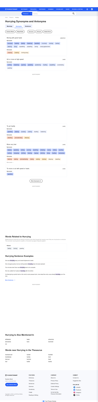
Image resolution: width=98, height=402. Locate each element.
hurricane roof (8, 354)
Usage (30, 392)
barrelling (35, 150)
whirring (43, 153)
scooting (23, 131)
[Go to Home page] (11, 9)
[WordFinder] (92, 9)
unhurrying (51, 339)
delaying (27, 137)
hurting (50, 361)
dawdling (10, 137)
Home (6, 17)
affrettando (8, 339)
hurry (28, 341)
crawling (17, 52)
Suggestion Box (77, 380)
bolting (22, 150)
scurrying (10, 43)
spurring (23, 65)
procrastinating (18, 137)
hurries (28, 357)
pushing (10, 68)
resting (32, 159)
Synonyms (19, 26)
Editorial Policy (54, 383)
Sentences (28, 26)
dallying (10, 159)
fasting (9, 248)
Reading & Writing (33, 395)
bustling (17, 43)
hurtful (28, 361)
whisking (42, 150)
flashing (30, 153)
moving (15, 248)
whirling (23, 153)
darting (23, 43)
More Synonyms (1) (36, 181)
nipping (36, 153)
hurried (28, 354)
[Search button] (74, 13)
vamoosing (61, 153)
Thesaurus (25, 13)
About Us (53, 378)
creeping (10, 52)
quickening (38, 65)
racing (36, 46)
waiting (38, 159)
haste (28, 339)
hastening (29, 43)
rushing (57, 43)
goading (22, 248)
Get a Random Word (12, 384)
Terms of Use (54, 389)
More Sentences (9, 280)
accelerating (60, 65)
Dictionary (31, 378)
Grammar (31, 386)
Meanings (9, 26)
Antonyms (39, 31)
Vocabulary (32, 389)
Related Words (47, 31)
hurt (6, 361)
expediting (22, 46)
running (51, 43)
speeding (37, 43)
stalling (16, 159)
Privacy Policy (54, 380)
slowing (44, 159)
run (6, 344)
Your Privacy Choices (50, 401)
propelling (29, 46)
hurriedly (50, 354)
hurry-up (7, 359)
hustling (45, 65)
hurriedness (8, 357)
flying (15, 46)
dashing (10, 46)
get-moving (8, 341)
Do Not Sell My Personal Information (56, 393)
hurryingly (50, 341)
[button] (87, 9)
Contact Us (76, 378)
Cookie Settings (55, 386)
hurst (49, 359)
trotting (54, 150)
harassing (16, 153)
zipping (9, 150)
